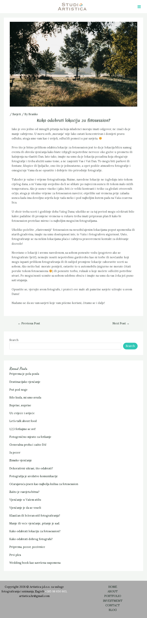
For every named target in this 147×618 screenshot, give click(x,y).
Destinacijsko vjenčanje (24, 382)
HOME (112, 587)
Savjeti (16, 114)
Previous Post (29, 323)
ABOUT (113, 591)
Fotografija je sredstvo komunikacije (33, 476)
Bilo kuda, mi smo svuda (25, 397)
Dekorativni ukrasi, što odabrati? (31, 468)
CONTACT (112, 605)
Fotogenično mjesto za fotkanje (30, 437)
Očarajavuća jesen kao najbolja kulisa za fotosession (43, 484)
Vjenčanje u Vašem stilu (25, 499)
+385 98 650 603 (56, 591)
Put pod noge (18, 389)
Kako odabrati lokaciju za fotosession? (34, 531)
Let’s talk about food (23, 421)
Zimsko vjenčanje (20, 460)
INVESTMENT (112, 601)
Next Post (121, 323)
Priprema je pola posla (24, 374)
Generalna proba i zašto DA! (27, 444)
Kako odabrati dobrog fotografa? (31, 539)
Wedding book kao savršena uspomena (34, 563)
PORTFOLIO (112, 596)
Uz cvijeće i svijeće (22, 413)
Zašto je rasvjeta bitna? (24, 492)
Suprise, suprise (20, 405)
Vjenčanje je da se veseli (25, 507)
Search (13, 340)
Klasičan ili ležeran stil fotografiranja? (34, 515)
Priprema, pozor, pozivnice (27, 547)
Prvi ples (15, 555)
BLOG (113, 610)
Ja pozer (14, 452)
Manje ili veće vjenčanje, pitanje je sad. (34, 523)
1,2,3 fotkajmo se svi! (22, 429)
